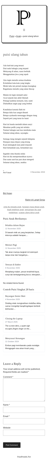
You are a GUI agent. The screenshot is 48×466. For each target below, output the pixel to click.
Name (6, 405)
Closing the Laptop (14, 318)
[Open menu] (24, 29)
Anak (18, 36)
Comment (8, 377)
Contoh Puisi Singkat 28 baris (18, 289)
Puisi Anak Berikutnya (14, 218)
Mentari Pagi (11, 245)
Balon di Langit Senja (35, 200)
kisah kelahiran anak (15, 210)
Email (6, 416)
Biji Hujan (7, 193)
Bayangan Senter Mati (15, 296)
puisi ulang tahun (15, 54)
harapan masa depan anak (33, 207)
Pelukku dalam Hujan (15, 225)
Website (6, 428)
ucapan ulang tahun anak (29, 212)
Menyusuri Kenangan (15, 338)
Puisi (11, 36)
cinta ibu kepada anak (12, 207)
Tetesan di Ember (13, 264)
